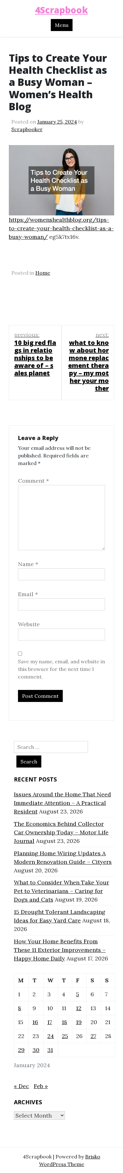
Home (42, 273)
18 (64, 1022)
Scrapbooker (27, 129)
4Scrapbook (61, 10)
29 (21, 1050)
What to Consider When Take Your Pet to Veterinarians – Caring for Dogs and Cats (61, 891)
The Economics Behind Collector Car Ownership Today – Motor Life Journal (61, 832)
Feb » (41, 1086)
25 (65, 1036)
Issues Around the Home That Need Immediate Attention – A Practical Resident (62, 803)
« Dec (21, 1086)
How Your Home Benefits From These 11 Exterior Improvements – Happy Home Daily (60, 950)
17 (49, 1022)
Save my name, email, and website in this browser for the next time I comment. (61, 669)
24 (50, 1036)
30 (35, 1050)
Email (28, 594)
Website (29, 624)
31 (50, 1050)
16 (35, 1022)
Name (28, 564)
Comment (33, 480)
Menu (61, 25)
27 (93, 1036)
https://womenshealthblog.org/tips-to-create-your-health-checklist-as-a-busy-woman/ (61, 228)
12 (78, 1008)
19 (79, 1022)
